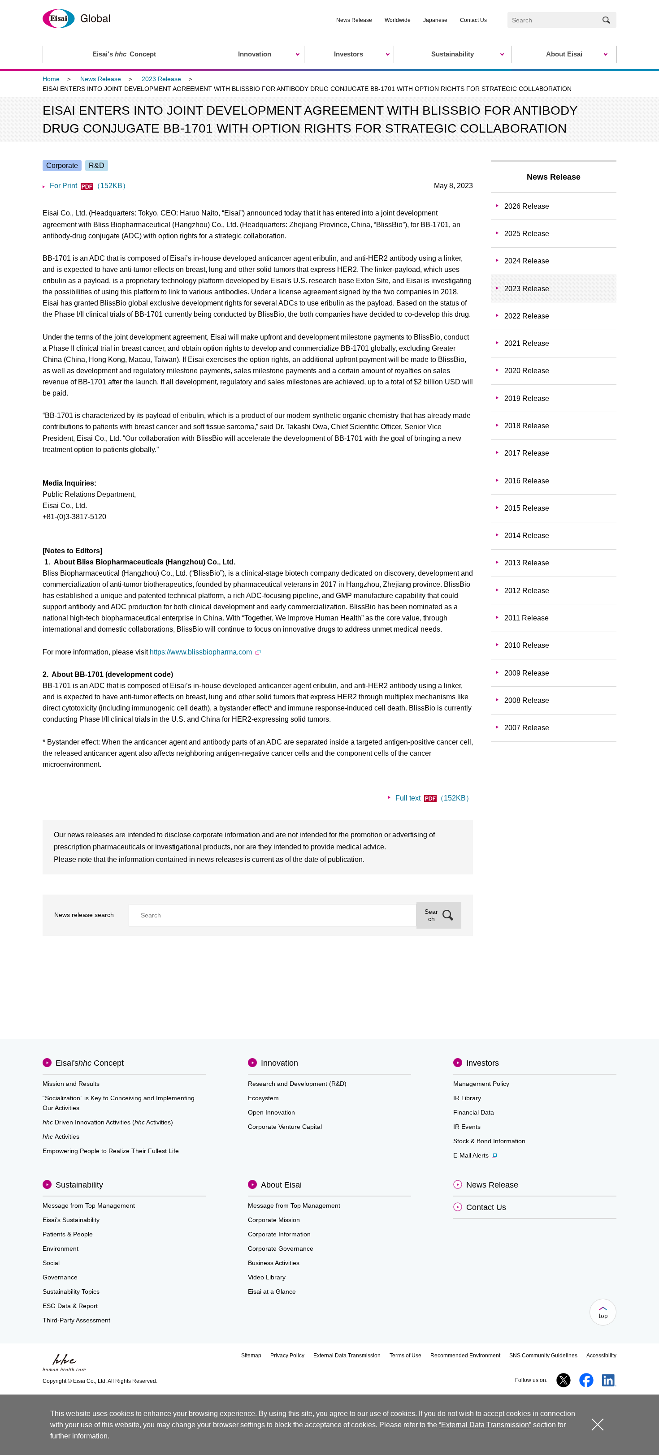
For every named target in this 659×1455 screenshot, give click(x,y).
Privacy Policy (287, 1355)
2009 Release (526, 673)
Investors (482, 1063)
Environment (60, 1248)
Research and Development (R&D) (297, 1083)
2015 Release (526, 508)
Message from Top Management (89, 1205)
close (597, 1424)
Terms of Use (405, 1355)
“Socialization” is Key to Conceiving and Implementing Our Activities (119, 1102)
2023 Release (161, 78)
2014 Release (526, 535)
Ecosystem (263, 1098)
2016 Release (526, 481)
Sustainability (79, 1184)
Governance (60, 1277)
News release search (84, 914)
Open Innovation (271, 1112)
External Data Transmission (347, 1355)
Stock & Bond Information (489, 1141)
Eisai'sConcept (90, 1063)
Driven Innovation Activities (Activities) (108, 1122)
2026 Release (526, 206)
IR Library (467, 1098)
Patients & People (68, 1234)
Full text (434, 798)
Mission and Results (71, 1083)
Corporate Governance (280, 1248)
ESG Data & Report (70, 1305)
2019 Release (526, 398)
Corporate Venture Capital (285, 1126)
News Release (354, 20)
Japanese (435, 20)
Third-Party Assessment (76, 1320)
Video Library (267, 1277)
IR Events (467, 1126)
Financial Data (473, 1112)
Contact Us (473, 20)
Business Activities (273, 1262)
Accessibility (601, 1355)
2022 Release (526, 316)
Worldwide (398, 20)
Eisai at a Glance (272, 1291)
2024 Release (526, 261)
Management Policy (481, 1083)
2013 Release (526, 563)
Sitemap (251, 1355)
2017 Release (526, 453)
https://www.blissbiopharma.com (201, 652)
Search (431, 915)
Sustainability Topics (71, 1291)
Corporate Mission (274, 1219)
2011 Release (526, 618)
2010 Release (526, 645)
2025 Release (526, 233)
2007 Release (526, 728)
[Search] (606, 20)
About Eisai (281, 1184)
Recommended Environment (465, 1355)
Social (51, 1262)
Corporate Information (279, 1234)
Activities (61, 1136)
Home (51, 78)
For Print (90, 185)
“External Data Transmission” (485, 1425)
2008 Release (526, 700)
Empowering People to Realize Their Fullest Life (111, 1150)
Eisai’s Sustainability (71, 1219)
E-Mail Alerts (471, 1155)
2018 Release (526, 426)
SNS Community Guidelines (543, 1355)
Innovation (279, 1063)
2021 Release (526, 343)
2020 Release (526, 371)
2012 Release (526, 590)
